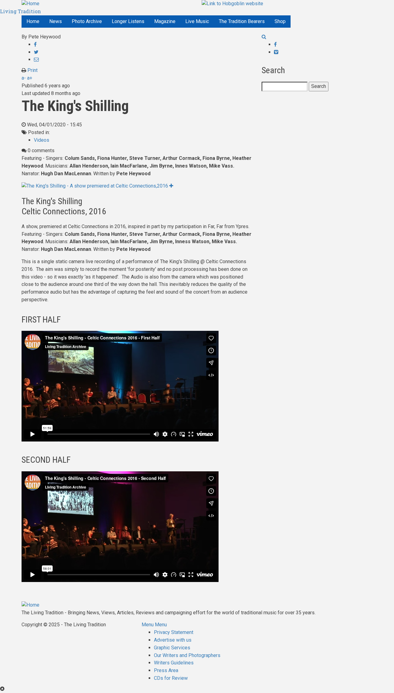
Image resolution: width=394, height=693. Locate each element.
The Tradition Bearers (242, 21)
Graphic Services (172, 648)
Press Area (166, 670)
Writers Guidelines (174, 663)
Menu (148, 625)
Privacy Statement (173, 632)
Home (32, 21)
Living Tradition (20, 11)
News (55, 21)
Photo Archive (87, 21)
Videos (41, 140)
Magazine (164, 21)
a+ (29, 78)
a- (24, 78)
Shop (280, 21)
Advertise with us (172, 640)
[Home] (30, 3)
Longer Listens (128, 21)
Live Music (197, 21)
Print (32, 70)
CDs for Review (171, 678)
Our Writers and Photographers (187, 655)
